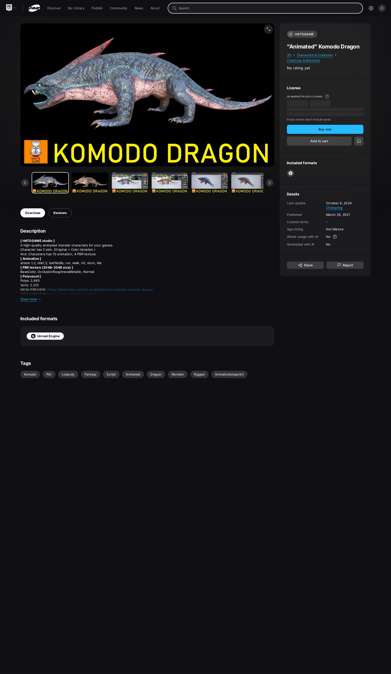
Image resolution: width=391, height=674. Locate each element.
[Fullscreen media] (268, 29)
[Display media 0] (50, 183)
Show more (28, 299)
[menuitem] (54, 8)
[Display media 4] (209, 183)
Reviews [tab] (60, 213)
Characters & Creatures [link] (315, 55)
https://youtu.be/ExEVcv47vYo (72, 294)
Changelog (334, 207)
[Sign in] (382, 8)
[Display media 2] (130, 183)
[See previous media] (25, 182)
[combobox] (268, 8)
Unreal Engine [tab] (48, 336)
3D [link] (289, 55)
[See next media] (269, 182)
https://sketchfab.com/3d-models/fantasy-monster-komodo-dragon (100, 289)
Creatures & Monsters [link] (303, 60)
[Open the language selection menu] (371, 8)
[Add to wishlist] (358, 141)
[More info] (327, 96)
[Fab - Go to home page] (34, 8)
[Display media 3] (170, 183)
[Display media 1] (90, 183)
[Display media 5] (249, 183)
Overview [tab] (32, 213)
